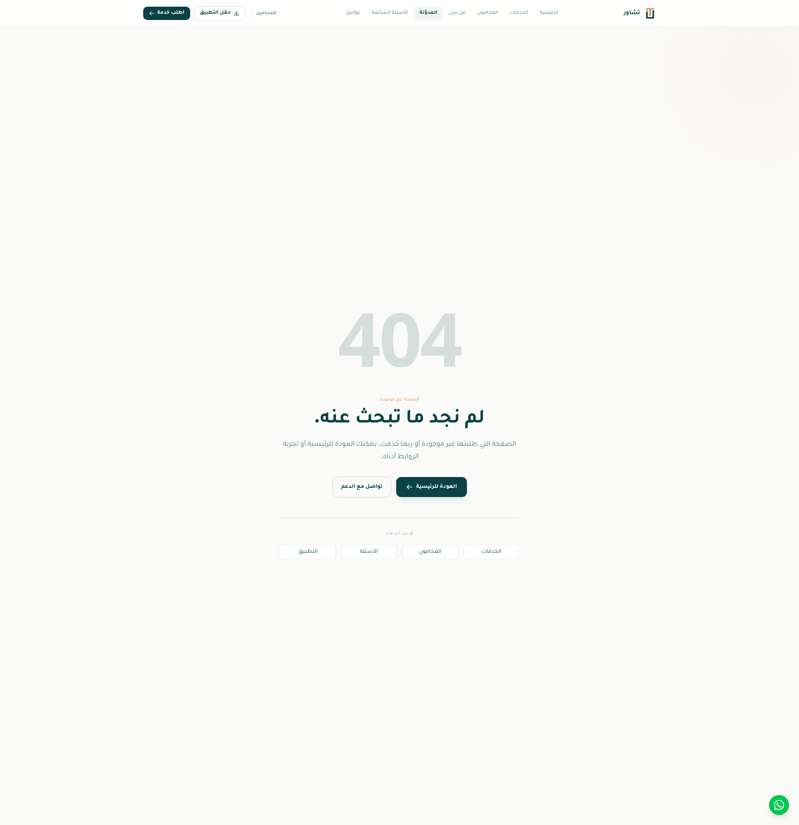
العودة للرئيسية (436, 487)
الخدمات (519, 13)
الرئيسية (549, 13)
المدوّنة (428, 13)
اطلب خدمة (170, 13)
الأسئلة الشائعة (390, 13)
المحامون (487, 13)
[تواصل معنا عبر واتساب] (779, 805)
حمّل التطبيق (215, 13)
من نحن (457, 13)
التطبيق (308, 552)
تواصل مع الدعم (361, 487)
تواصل (352, 13)
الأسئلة (369, 552)
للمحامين (266, 13)
